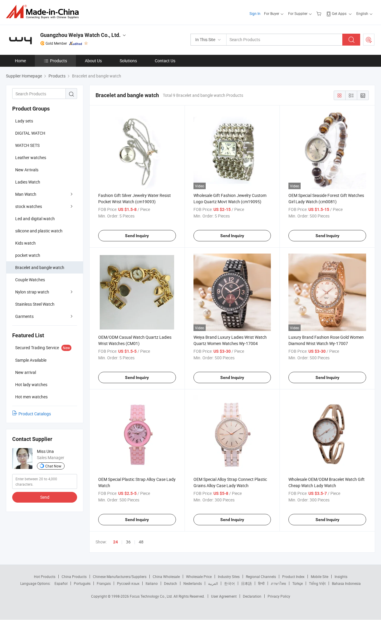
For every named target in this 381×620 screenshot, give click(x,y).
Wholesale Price (199, 576)
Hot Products (44, 576)
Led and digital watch (35, 218)
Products (58, 60)
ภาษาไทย (278, 583)
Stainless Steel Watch (34, 304)
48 (141, 542)
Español (61, 583)
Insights (341, 576)
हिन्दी (261, 583)
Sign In (254, 13)
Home (20, 60)
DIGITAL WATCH (30, 133)
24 (115, 542)
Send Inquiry (137, 235)
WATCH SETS (27, 145)
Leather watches (30, 157)
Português (82, 583)
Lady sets (24, 121)
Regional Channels (261, 576)
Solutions (128, 60)
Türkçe (297, 583)
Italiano (152, 583)
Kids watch (25, 243)
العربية (213, 583)
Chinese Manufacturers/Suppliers (119, 576)
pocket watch (27, 255)
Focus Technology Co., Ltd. (152, 596)
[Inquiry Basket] (319, 13)
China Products (74, 576)
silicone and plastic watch (39, 231)
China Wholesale (166, 576)
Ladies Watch (27, 182)
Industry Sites (229, 576)
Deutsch (170, 583)
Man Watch (25, 194)
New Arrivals (26, 170)
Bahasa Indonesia (346, 583)
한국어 (229, 583)
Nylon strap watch (32, 292)
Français (104, 583)
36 (128, 542)
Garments (24, 316)
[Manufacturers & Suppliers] (44, 12)
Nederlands (192, 583)
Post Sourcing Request (368, 40)
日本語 (246, 583)
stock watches (28, 206)
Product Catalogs (34, 414)
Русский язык (128, 583)
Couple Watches (30, 279)
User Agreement (224, 596)
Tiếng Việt (317, 583)
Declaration (252, 596)
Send (44, 497)
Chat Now (53, 466)
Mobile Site (319, 576)
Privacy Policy (279, 596)
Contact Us (165, 60)
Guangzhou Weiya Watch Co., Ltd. (80, 35)
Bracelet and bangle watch (39, 267)
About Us (93, 60)
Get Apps (339, 13)
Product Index (293, 576)
